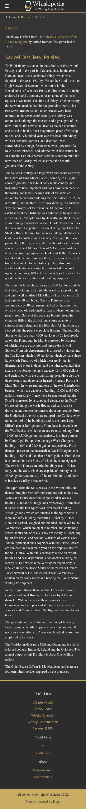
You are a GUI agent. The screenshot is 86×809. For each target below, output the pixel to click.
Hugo (57, 801)
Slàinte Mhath (43, 702)
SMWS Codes (43, 709)
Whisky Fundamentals (43, 722)
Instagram (43, 753)
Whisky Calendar (43, 715)
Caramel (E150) (43, 728)
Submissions (43, 777)
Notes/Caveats (43, 770)
